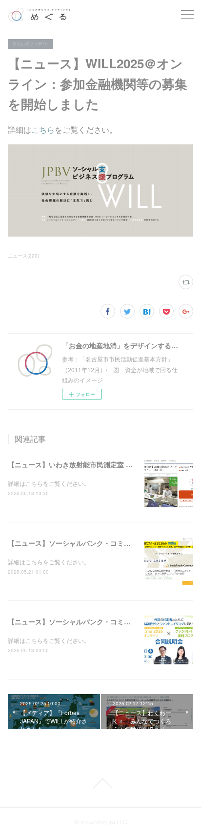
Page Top (100, 783)
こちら (43, 129)
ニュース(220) (23, 255)
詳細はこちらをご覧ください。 (49, 483)
